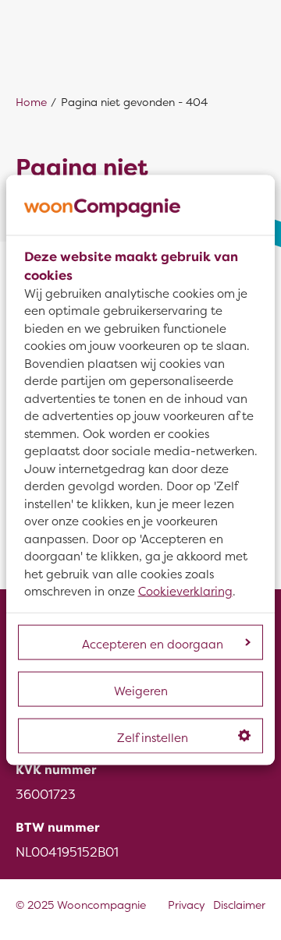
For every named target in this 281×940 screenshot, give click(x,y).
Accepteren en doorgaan (152, 644)
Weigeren (141, 691)
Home (31, 102)
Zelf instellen (152, 737)
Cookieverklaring (185, 592)
